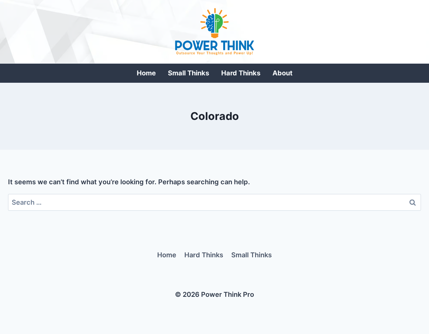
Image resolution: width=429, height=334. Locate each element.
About (282, 73)
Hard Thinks (240, 73)
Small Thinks (188, 73)
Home (146, 73)
